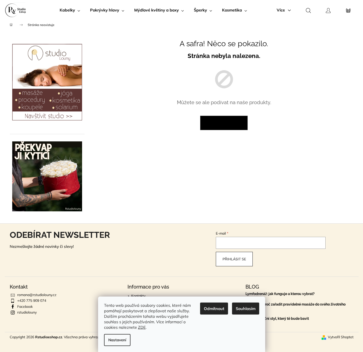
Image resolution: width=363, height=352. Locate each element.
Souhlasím (245, 308)
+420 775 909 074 (31, 300)
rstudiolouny (27, 312)
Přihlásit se (234, 259)
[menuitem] (70, 10)
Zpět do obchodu (224, 123)
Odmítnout (214, 308)
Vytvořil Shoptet (341, 337)
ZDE (142, 327)
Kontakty (138, 296)
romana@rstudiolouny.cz (36, 295)
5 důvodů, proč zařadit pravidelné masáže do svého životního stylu (295, 306)
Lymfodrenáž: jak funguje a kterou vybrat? (280, 294)
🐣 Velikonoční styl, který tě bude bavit (277, 319)
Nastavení (117, 340)
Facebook (25, 306)
